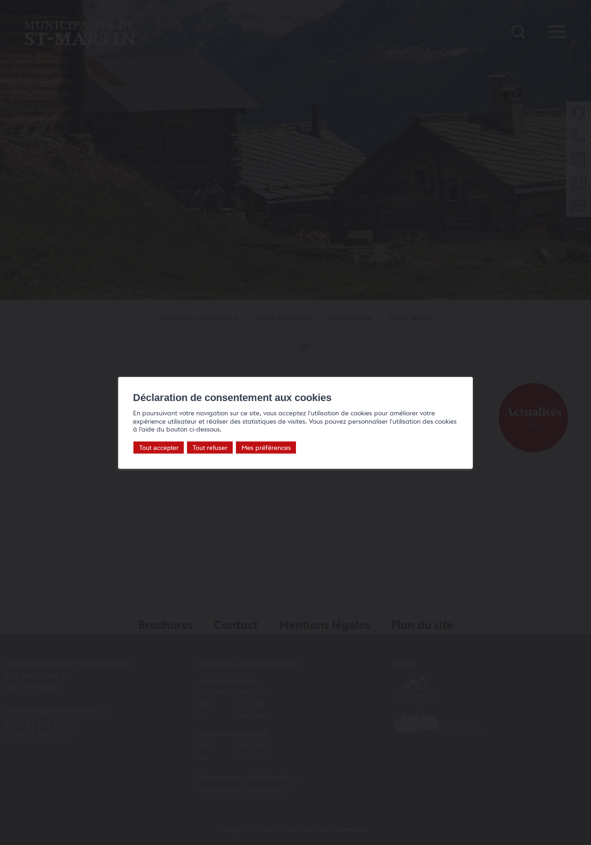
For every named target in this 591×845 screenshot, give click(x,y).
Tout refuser (210, 447)
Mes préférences (266, 447)
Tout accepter (159, 447)
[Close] (464, 366)
